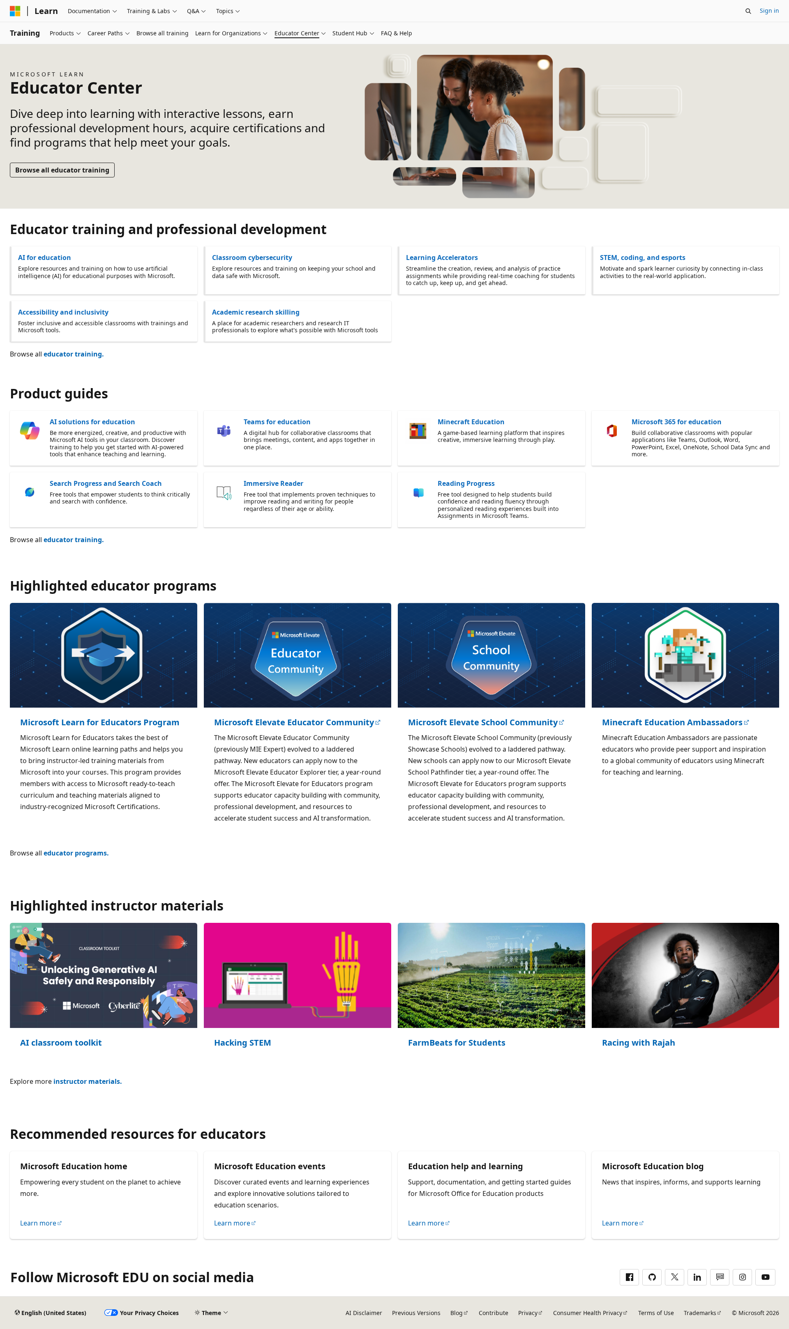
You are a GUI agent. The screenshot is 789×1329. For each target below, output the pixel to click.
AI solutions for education (92, 422)
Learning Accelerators (442, 257)
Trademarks (700, 1313)
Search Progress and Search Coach (106, 483)
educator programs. (76, 853)
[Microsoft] (15, 11)
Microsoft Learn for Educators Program (100, 722)
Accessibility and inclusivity (63, 312)
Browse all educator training (62, 170)
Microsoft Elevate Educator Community (294, 722)
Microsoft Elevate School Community (483, 722)
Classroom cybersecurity (252, 257)
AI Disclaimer (364, 1313)
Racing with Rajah (638, 1043)
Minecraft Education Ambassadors (672, 722)
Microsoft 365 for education (677, 422)
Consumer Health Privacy (587, 1313)
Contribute (493, 1313)
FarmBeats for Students (456, 1043)
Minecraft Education (471, 422)
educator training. (74, 354)
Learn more (38, 1223)
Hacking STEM (242, 1043)
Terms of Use (656, 1313)
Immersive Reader (273, 483)
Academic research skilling (256, 312)
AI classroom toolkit (61, 1043)
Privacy (528, 1313)
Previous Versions (416, 1313)
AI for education (44, 257)
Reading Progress (466, 483)
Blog (456, 1313)
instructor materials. (87, 1081)
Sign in (769, 10)
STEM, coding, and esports (642, 257)
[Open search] (748, 11)
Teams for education (277, 422)
